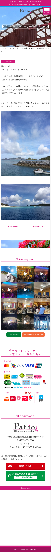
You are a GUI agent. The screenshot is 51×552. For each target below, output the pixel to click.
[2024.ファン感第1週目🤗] (9, 322)
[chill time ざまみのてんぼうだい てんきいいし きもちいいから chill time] (42, 322)
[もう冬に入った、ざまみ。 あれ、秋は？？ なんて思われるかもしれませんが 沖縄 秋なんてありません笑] (9, 274)
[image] (25, 175)
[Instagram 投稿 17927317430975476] (9, 306)
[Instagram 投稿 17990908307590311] (9, 290)
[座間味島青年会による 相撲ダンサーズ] (25, 290)
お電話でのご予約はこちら (25, 475)
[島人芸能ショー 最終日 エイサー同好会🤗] (42, 290)
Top (2, 48)
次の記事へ (37, 226)
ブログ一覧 (10, 48)
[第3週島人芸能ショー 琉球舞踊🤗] (42, 306)
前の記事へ (14, 226)
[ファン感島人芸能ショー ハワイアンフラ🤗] (25, 306)
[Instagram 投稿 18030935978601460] (25, 274)
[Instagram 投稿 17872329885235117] (42, 274)
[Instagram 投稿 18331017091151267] (25, 322)
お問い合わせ (25, 466)
